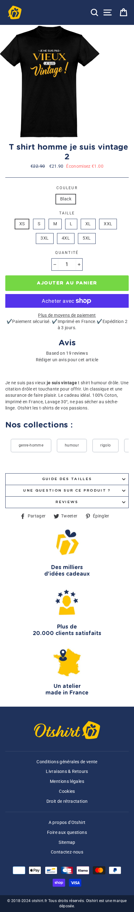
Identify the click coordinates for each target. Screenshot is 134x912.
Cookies (67, 791)
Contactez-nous (67, 852)
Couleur (67, 188)
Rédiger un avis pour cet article (67, 359)
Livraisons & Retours (67, 771)
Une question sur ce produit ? (67, 490)
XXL (108, 224)
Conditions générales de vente (66, 762)
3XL (45, 238)
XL (88, 224)
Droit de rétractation (67, 801)
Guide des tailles (67, 479)
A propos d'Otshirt (67, 822)
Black (65, 199)
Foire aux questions (67, 832)
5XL (87, 238)
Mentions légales (67, 781)
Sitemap (67, 842)
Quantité (67, 252)
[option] (50, 81)
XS (22, 224)
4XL (66, 238)
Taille (67, 213)
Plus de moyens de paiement (67, 315)
